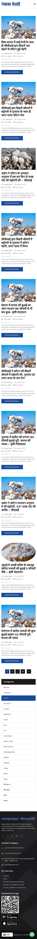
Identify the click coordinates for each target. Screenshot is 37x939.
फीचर (5, 795)
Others (5, 879)
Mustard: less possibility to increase (13, 882)
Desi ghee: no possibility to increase (13, 884)
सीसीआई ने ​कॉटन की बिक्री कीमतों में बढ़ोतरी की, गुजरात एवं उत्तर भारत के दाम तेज (18, 374)
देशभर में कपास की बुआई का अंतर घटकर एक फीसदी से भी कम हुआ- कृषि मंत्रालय (16, 308)
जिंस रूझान (7, 790)
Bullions (6, 687)
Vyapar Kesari (8, 53)
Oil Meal (6, 757)
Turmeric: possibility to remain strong (14, 887)
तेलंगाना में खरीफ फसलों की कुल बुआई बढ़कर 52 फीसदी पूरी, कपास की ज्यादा (18, 634)
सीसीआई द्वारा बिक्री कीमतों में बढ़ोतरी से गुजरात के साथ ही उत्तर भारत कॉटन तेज (16, 111)
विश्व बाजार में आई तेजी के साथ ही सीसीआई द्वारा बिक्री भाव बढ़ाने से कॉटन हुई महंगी (17, 45)
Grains (6, 720)
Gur (5, 730)
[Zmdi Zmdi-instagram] (12, 836)
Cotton (5, 56)
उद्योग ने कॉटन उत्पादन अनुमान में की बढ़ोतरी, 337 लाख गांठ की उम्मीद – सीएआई (18, 506)
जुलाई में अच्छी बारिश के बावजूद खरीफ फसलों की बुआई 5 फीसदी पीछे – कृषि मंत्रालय (18, 568)
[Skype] (21, 836)
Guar (5, 725)
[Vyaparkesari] (10, 4)
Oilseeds (6, 763)
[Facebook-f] (3, 836)
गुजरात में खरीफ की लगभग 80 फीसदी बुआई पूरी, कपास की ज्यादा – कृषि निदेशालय (17, 440)
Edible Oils (7, 714)
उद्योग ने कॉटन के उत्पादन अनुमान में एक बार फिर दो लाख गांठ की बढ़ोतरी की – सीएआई (17, 176)
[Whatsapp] (32, 934)
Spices (6, 774)
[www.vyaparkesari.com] (2, 865)
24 (23, 671)
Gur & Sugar (8, 736)
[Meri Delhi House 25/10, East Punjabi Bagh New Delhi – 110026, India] (2, 859)
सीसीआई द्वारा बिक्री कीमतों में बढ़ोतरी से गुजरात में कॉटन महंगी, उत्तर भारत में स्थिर (16, 242)
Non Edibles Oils (9, 752)
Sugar (6, 779)
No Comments (19, 56)
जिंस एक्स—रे (7, 784)
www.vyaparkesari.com (11, 864)
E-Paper (6, 709)
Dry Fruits (7, 703)
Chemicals (7, 693)
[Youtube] (16, 836)
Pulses (6, 768)
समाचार (9, 56)
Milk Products (8, 747)
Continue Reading (11, 72)
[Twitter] (8, 836)
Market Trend (8, 741)
